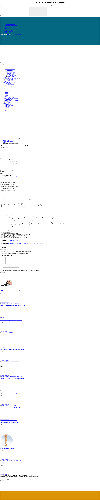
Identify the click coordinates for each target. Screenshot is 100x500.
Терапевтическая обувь (9, 84)
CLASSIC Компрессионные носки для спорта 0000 (13, 305)
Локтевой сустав (10, 74)
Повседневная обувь (9, 86)
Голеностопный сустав (11, 72)
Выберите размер (4, 164)
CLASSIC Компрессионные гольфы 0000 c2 (11, 290)
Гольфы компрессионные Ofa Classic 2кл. (10, 407)
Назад (19, 138)
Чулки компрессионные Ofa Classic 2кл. (10, 422)
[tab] (51, 194)
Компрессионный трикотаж (8, 141)
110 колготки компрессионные (8, 334)
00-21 (8, 34)
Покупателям (5, 28)
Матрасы (7, 107)
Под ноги (7, 109)
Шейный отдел (10, 70)
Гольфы (6, 93)
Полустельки (7, 102)
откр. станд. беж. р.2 (12, 243)
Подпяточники (8, 101)
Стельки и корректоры (9, 20)
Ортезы (6, 68)
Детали (4, 195)
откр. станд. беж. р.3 (21, 243)
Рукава (6, 92)
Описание (5, 194)
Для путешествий (8, 104)
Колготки (7, 94)
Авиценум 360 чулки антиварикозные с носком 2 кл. (13, 349)
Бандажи (7, 77)
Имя (1, 265)
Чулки (6, 96)
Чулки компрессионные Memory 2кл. (9, 393)
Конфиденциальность (9, 31)
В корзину (2, 171)
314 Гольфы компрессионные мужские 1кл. (11, 320)
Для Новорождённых (9, 105)
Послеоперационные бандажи (11, 79)
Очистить (10, 169)
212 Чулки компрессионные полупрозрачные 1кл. (13, 462)
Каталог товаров (6, 17)
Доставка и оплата (8, 30)
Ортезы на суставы (9, 71)
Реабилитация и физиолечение (11, 25)
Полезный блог (6, 27)
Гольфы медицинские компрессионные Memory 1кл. (13, 378)
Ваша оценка (3, 255)
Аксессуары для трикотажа (10, 97)
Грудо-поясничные (8, 80)
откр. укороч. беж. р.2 (29, 243)
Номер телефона (3, 478)
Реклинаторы (7, 81)
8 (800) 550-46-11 (17, 34)
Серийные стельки (8, 99)
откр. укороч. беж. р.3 (38, 243)
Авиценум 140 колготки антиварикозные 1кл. (12, 363)
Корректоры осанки (9, 65)
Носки (6, 95)
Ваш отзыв (2, 263)
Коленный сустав (10, 73)
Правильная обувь (8, 19)
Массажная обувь (8, 83)
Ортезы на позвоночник (10, 69)
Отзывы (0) (5, 196)
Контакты (5, 32)
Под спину (7, 110)
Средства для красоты (9, 26)
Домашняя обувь (8, 85)
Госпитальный (8, 91)
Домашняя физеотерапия (10, 24)
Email (1, 268)
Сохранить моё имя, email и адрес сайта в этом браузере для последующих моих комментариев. (21, 270)
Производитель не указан (13, 240)
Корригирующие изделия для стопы (12, 100)
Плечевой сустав (10, 76)
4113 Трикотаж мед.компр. (7, 448)
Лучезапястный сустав (11, 75)
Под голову (7, 108)
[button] (50, 191)
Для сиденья (7, 106)
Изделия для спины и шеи (10, 18)
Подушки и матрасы (9, 23)
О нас (6, 29)
